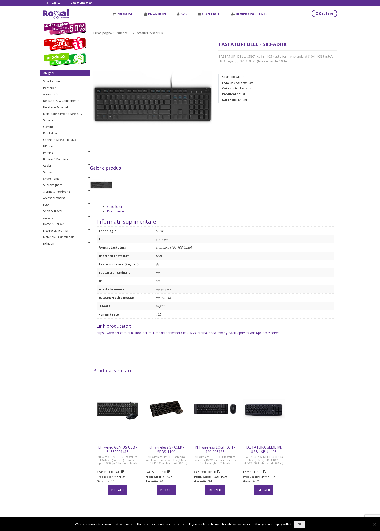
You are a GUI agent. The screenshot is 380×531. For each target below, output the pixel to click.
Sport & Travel (52, 211)
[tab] (220, 206)
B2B (183, 13)
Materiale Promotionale (59, 237)
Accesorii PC (51, 94)
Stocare (48, 217)
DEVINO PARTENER (252, 13)
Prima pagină (102, 33)
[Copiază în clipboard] (122, 471)
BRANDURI (157, 13)
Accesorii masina (54, 198)
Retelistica (50, 133)
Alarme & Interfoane (56, 191)
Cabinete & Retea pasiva (59, 140)
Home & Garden (54, 224)
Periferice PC (51, 88)
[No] (374, 524)
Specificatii (114, 206)
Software (49, 172)
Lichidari (48, 243)
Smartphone (51, 81)
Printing (48, 153)
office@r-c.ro (55, 3)
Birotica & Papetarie (56, 159)
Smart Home (51, 179)
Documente (115, 211)
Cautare (326, 13)
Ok (300, 524)
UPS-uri (48, 146)
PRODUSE (125, 13)
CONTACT (211, 13)
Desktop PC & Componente (61, 101)
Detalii (117, 490)
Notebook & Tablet (55, 107)
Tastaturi (141, 33)
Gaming (48, 127)
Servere (48, 120)
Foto (46, 204)
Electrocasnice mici (55, 230)
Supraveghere (52, 185)
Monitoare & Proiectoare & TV (62, 114)
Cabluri (48, 166)
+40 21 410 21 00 (81, 3)
